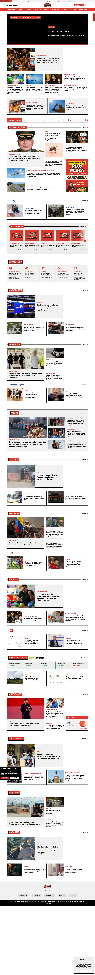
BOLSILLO (46, 9)
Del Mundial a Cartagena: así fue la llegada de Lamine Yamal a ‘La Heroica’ (25, 544)
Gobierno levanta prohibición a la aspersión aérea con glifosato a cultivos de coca (33, 678)
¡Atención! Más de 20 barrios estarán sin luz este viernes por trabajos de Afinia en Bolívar (76, 89)
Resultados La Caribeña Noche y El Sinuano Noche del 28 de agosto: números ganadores (48, 60)
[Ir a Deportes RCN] (14, 553)
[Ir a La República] (11, 631)
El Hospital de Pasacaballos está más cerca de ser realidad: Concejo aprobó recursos (75, 329)
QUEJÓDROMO (11, 9)
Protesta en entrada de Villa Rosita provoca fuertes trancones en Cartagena (47, 477)
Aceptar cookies (83, 971)
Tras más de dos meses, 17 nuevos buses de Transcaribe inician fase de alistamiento (75, 498)
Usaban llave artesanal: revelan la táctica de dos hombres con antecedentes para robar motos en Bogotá (76, 422)
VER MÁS (20, 249)
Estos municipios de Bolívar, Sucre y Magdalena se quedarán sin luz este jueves (24, 823)
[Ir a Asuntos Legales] (17, 385)
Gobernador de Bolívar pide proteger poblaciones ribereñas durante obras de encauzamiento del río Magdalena (53, 137)
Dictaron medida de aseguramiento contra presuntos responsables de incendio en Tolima (32, 395)
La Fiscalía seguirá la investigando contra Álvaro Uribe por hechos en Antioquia (74, 395)
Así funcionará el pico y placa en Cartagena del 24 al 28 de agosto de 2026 (34, 498)
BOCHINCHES (55, 9)
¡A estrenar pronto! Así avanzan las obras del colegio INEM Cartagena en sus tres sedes (34, 329)
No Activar (14, 777)
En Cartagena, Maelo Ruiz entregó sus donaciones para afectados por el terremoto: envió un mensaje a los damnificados (54, 715)
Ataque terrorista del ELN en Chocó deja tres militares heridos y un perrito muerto (33, 212)
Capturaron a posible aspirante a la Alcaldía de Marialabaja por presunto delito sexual (55, 363)
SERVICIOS (64, 9)
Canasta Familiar (5, 1)
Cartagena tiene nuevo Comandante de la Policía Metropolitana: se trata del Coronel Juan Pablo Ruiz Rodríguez (24, 158)
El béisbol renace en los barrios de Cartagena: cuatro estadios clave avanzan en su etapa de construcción (54, 533)
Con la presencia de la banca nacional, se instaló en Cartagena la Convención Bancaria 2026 (47, 308)
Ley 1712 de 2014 (47, 903)
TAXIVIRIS (30, 9)
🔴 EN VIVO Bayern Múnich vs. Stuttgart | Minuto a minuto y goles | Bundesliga (34, 563)
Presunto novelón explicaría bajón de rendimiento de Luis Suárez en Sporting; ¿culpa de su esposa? (76, 445)
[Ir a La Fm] (12, 201)
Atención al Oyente (51, 901)
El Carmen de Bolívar (49, 120)
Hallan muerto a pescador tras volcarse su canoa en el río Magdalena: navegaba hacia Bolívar (43, 188)
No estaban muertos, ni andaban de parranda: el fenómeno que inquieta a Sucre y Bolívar (34, 871)
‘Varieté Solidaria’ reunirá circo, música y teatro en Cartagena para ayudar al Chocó (33, 777)
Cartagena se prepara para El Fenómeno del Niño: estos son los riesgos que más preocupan (76, 107)
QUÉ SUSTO (73, 9)
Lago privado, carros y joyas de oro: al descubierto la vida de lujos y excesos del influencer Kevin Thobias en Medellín (79, 276)
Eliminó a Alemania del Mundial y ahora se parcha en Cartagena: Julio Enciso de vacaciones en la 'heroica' (54, 545)
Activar (5, 777)
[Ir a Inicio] (47, 5)
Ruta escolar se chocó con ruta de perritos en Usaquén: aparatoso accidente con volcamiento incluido (15, 276)
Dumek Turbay (63, 120)
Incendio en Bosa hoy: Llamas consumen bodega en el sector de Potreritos (30, 275)
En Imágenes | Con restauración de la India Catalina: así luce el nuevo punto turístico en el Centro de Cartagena (75, 777)
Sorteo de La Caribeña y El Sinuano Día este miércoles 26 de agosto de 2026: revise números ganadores (48, 597)
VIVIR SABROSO (83, 9)
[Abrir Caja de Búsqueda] (86, 5)
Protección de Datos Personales (64, 901)
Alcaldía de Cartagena (78, 120)
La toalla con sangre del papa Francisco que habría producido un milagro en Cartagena (75, 871)
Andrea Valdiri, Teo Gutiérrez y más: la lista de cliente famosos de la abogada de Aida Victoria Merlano (53, 90)
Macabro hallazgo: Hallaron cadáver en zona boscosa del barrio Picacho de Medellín (63, 275)
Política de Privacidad (39, 901)
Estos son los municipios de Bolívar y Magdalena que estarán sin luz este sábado (34, 89)
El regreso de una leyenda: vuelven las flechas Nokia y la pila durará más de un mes (46, 275)
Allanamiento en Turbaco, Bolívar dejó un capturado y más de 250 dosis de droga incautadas (54, 378)
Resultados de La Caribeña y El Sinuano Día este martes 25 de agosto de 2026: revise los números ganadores (75, 618)
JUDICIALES (21, 9)
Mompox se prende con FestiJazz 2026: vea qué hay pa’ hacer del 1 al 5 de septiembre (48, 756)
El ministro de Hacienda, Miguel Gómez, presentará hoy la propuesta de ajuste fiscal (75, 642)
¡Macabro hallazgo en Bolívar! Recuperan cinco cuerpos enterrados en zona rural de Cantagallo (47, 850)
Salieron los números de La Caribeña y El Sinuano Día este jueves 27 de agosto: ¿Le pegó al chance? (35, 107)
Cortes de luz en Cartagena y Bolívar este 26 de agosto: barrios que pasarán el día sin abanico (54, 824)
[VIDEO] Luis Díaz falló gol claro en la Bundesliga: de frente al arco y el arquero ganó (73, 564)
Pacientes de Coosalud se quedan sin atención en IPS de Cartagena (55, 812)
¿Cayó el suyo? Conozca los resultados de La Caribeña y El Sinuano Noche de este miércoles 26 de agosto (76, 149)
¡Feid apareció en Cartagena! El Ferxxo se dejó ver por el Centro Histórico (24, 724)
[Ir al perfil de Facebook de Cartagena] (45, 890)
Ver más (84, 127)
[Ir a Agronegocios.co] (37, 658)
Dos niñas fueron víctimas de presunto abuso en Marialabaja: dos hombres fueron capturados (25, 375)
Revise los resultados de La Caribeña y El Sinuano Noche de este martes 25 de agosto (33, 618)
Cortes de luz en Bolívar (32, 120)
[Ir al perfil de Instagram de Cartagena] (49, 890)
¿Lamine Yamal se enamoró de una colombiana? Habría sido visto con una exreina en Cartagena (55, 728)
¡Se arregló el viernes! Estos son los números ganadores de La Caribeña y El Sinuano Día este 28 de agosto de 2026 (15, 91)
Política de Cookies (83, 968)
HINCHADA (38, 9)
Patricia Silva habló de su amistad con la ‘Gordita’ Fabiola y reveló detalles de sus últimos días (76, 434)
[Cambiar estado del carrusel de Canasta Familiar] (10, 1)
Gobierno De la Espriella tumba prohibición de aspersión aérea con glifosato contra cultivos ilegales (75, 212)
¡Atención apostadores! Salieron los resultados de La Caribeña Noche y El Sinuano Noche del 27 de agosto (74, 78)
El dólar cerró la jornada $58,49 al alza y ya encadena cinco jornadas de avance (33, 642)
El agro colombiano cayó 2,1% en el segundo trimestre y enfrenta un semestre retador (74, 678)
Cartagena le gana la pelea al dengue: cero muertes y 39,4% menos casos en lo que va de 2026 (53, 163)
